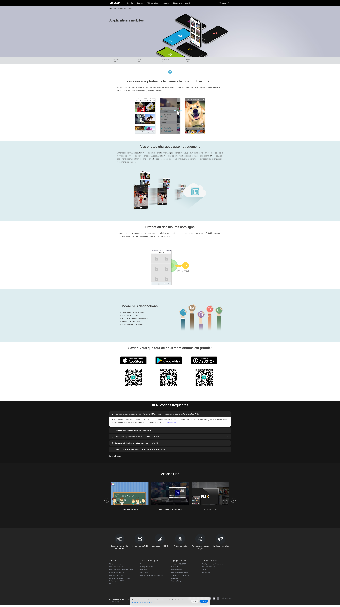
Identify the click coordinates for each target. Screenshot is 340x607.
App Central (144, 572)
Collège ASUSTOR (146, 567)
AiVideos (164, 62)
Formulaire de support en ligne (119, 578)
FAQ (110, 584)
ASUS (204, 569)
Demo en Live (145, 564)
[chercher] (229, 3)
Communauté (144, 569)
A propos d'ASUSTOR (178, 564)
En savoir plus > (172, 422)
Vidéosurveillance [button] (153, 3)
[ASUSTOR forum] (218, 598)
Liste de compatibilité (116, 572)
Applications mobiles (125, 8)
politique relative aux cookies (142, 602)
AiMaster (116, 59)
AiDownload (165, 59)
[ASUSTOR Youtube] (214, 598)
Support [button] (166, 3)
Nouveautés (175, 567)
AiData (140, 59)
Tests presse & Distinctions (180, 575)
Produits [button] (130, 3)
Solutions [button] (140, 3)
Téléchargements (115, 564)
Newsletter (175, 578)
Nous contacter (176, 569)
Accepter (203, 601)
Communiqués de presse (179, 572)
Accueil (113, 8)
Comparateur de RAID (116, 575)
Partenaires (206, 572)
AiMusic (188, 59)
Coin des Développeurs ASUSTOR (151, 575)
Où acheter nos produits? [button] (181, 3)
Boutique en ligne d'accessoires (212, 564)
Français (223, 3)
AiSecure (140, 62)
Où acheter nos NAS (209, 567)
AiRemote (117, 62)
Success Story (176, 581)
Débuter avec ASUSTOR (117, 581)
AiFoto (187, 62)
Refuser (195, 601)
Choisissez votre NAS (116, 567)
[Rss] (210, 598)
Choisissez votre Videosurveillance (121, 569)
